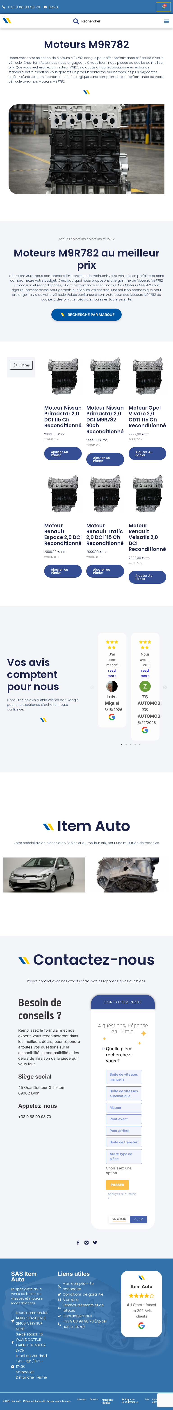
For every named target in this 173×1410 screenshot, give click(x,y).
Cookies (94, 1399)
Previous (92, 687)
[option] (124, 1077)
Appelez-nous (37, 1105)
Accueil (64, 239)
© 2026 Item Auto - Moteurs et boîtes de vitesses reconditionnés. (37, 1401)
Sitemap (81, 1399)
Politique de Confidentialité (130, 1401)
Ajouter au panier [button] (59, 453)
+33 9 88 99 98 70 (34, 1116)
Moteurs (79, 239)
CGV (147, 1399)
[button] (166, 21)
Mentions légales (107, 1401)
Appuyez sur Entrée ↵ (122, 1196)
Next (165, 687)
